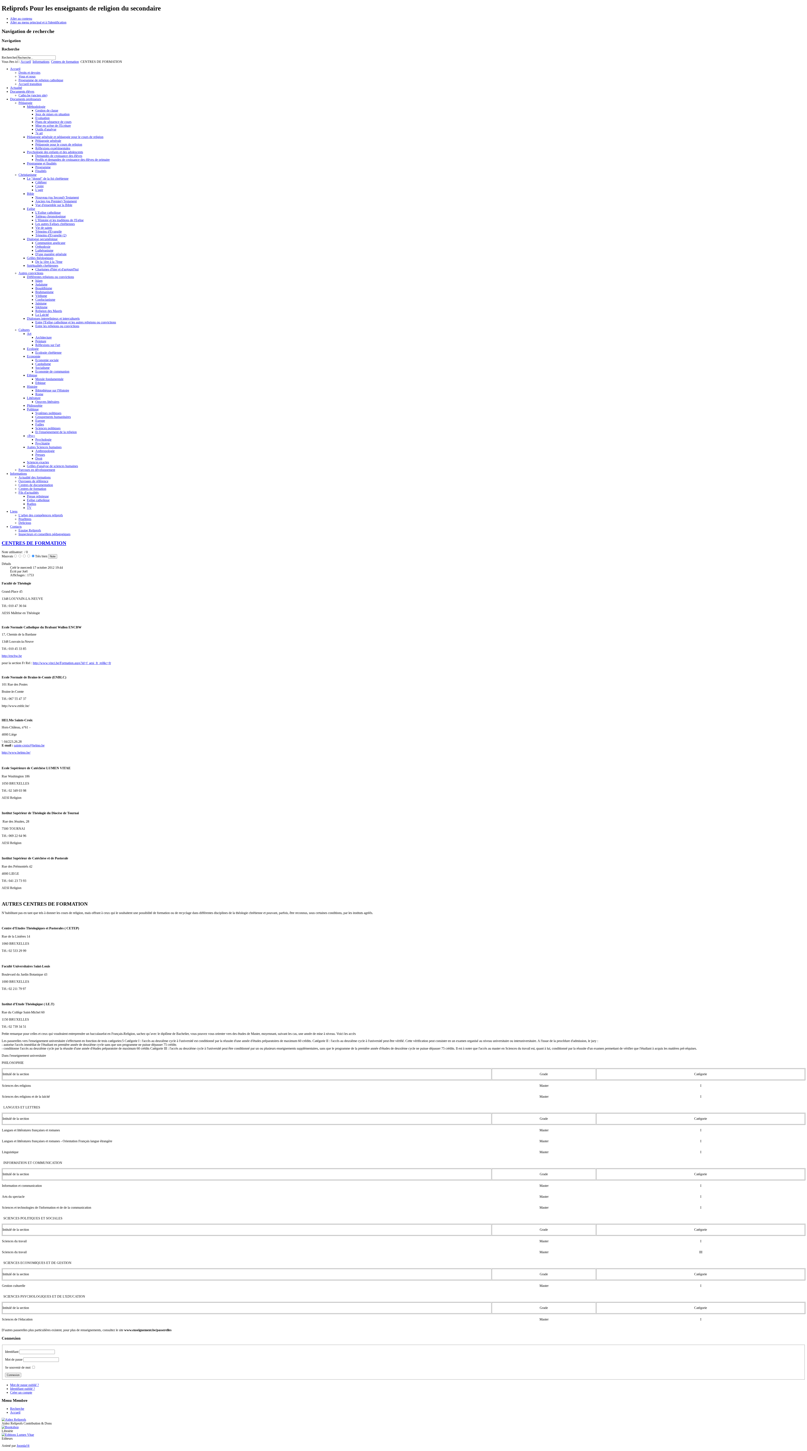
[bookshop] (10, 1427)
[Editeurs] (18, 1434)
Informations (41, 61)
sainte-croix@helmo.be (29, 745)
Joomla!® (23, 1445)
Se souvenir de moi (17, 1367)
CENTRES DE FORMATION (34, 543)
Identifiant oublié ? (22, 1388)
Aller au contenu (21, 18)
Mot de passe (13, 1359)
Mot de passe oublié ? (24, 1385)
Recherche (17, 1408)
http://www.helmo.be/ (16, 752)
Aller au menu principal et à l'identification (38, 22)
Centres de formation (65, 61)
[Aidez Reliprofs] (14, 1419)
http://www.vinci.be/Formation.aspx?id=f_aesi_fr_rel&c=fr (72, 663)
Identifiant (11, 1351)
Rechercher (9, 57)
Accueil (26, 61)
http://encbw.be (12, 656)
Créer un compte (21, 1392)
